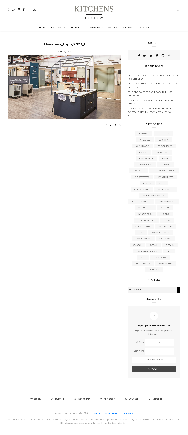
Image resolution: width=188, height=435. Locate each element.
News (112, 27)
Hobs (161, 183)
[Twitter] (144, 55)
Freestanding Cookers (164, 170)
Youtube (134, 399)
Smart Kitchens (143, 238)
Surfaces (170, 245)
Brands (127, 27)
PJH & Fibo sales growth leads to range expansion (150, 94)
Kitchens (165, 208)
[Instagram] (163, 55)
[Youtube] (157, 55)
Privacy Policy (111, 413)
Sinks (141, 232)
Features (57, 27)
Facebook (35, 399)
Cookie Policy (127, 413)
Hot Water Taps (141, 189)
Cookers (143, 152)
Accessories (163, 133)
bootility (163, 140)
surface (153, 245)
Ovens (167, 220)
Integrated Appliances (154, 195)
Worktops (154, 269)
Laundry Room (145, 214)
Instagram (84, 399)
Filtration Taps (145, 164)
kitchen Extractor (141, 201)
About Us (143, 27)
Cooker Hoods (165, 146)
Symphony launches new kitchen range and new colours (152, 85)
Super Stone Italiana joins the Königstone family (151, 102)
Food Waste (139, 170)
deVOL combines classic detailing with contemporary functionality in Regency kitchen (150, 112)
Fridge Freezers (142, 177)
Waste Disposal (143, 263)
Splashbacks (165, 238)
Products (76, 27)
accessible (144, 133)
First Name (139, 342)
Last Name (139, 351)
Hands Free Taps (165, 177)
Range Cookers (142, 226)
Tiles (143, 257)
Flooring (165, 164)
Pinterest (109, 399)
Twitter (59, 399)
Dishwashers (162, 152)
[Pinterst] (169, 55)
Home (42, 27)
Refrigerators (165, 226)
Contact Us (96, 413)
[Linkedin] (151, 55)
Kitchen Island (145, 208)
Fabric (165, 158)
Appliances (145, 140)
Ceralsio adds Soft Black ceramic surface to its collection (153, 77)
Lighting (165, 214)
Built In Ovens (142, 146)
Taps (169, 251)
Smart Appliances (160, 232)
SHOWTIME (94, 27)
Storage (137, 245)
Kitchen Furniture (167, 201)
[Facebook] (139, 55)
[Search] (178, 10)
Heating (147, 183)
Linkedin (157, 399)
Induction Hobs (165, 189)
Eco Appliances (146, 158)
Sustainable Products (147, 251)
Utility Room (160, 257)
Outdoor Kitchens (147, 220)
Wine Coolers (165, 263)
